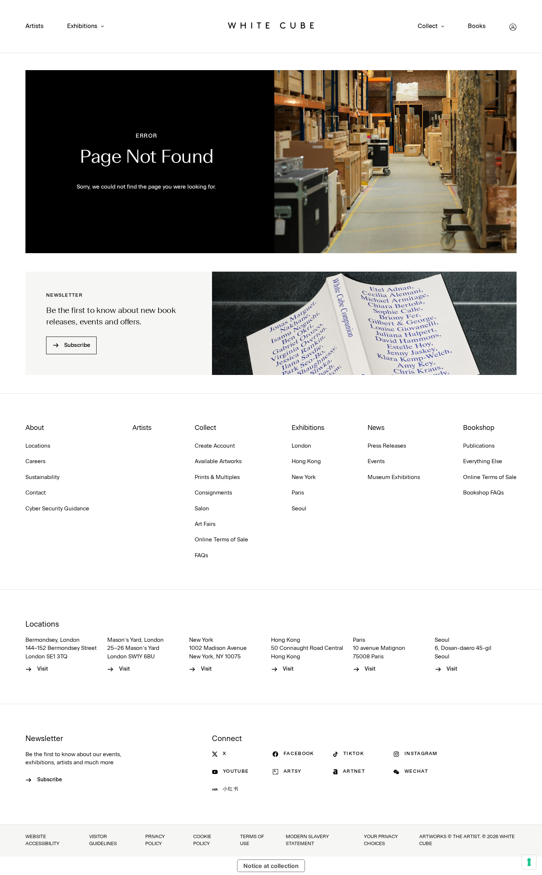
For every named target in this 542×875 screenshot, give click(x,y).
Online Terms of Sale (221, 539)
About (34, 428)
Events (376, 461)
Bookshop (478, 428)
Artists (34, 26)
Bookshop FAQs (483, 493)
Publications (478, 446)
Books (477, 26)
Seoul (299, 508)
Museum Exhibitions (394, 477)
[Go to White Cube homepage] (271, 27)
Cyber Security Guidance (57, 508)
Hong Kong (306, 461)
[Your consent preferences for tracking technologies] (529, 862)
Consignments (213, 493)
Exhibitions (82, 26)
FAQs (201, 555)
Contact (35, 493)
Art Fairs (205, 524)
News (376, 428)
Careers (35, 461)
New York (304, 477)
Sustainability (42, 477)
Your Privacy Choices (381, 840)
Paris (298, 493)
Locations (37, 446)
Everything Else (482, 461)
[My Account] (513, 27)
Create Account (215, 446)
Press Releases (387, 446)
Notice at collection (271, 865)
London (301, 446)
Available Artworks (218, 461)
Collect (428, 26)
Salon (202, 508)
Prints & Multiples (217, 477)
